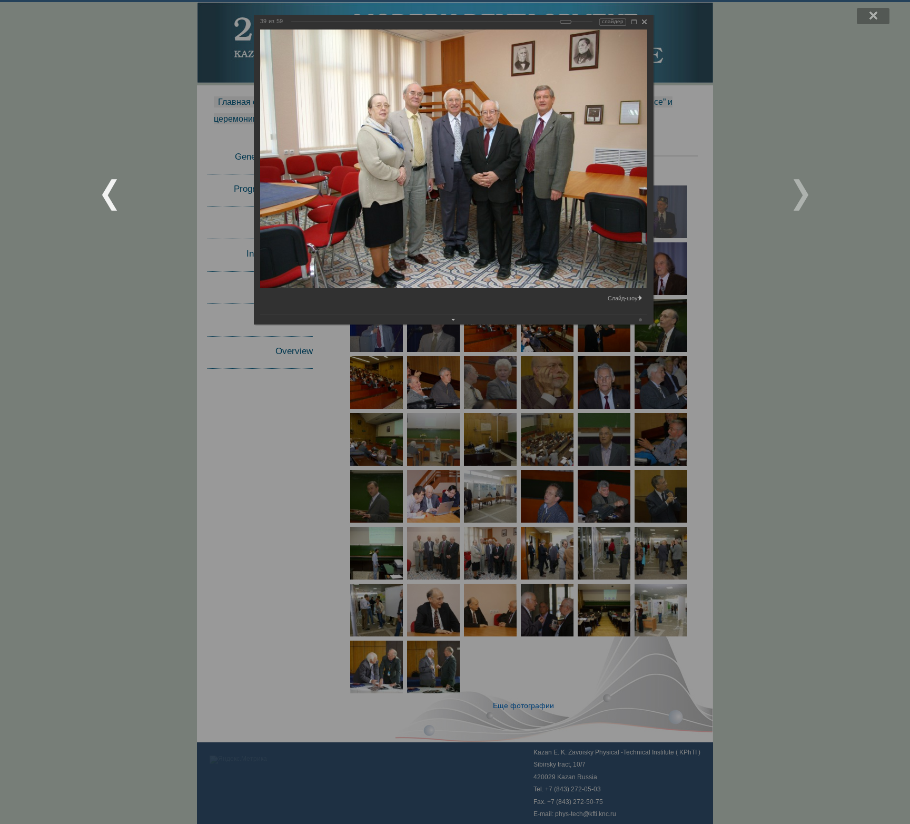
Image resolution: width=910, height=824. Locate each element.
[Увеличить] (634, 22)
